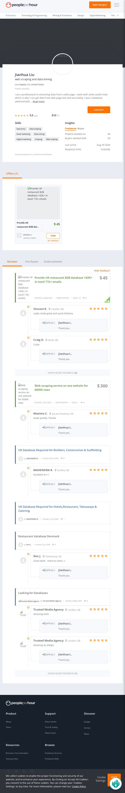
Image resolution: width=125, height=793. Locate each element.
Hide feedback (102, 270)
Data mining (39, 134)
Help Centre (50, 733)
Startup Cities (12, 758)
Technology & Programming (34, 15)
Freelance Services (53, 753)
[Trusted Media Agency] (29, 601)
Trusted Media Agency (52, 601)
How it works (50, 721)
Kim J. (29, 544)
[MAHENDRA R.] (20, 458)
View (53, 235)
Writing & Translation (62, 15)
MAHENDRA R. (33, 458)
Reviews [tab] (12, 261)
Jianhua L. (27, 234)
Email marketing (23, 134)
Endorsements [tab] (53, 261)
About (8, 721)
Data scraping (35, 129)
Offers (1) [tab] (12, 173)
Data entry (21, 129)
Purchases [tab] (31, 261)
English (18, 88)
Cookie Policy (79, 786)
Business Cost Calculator (17, 753)
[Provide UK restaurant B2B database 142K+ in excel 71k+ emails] (38, 203)
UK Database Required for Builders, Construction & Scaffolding (59, 450)
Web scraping (51, 139)
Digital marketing (24, 139)
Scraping (38, 139)
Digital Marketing (97, 15)
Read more (39, 101)
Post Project (100, 4)
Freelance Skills (52, 758)
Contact (99, 109)
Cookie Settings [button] (101, 778)
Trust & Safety (51, 727)
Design (81, 15)
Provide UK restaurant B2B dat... (28, 224)
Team (8, 727)
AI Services (11, 15)
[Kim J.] (20, 544)
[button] (116, 5)
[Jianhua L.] (19, 235)
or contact (53, 240)
